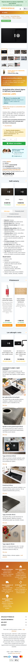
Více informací (8, 125)
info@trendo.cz (18, 156)
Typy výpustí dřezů (8, 544)
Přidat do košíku (14, 143)
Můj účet (4, 622)
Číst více (5, 405)
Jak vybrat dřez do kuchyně (11, 397)
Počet (4, 139)
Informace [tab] (6, 211)
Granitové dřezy (8, 485)
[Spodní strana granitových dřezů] (14, 416)
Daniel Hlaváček (16, 653)
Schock (9, 161)
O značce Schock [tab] (14, 214)
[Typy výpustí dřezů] (14, 533)
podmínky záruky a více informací (11, 169)
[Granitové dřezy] (14, 474)
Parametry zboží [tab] (19, 211)
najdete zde (19, 5)
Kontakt (3, 625)
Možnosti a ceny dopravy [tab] (14, 216)
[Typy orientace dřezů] (14, 445)
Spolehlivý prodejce (7, 617)
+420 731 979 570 (19, 152)
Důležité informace (7, 619)
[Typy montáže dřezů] (14, 504)
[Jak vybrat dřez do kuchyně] (14, 386)
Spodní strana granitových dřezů (13, 426)
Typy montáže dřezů (9, 514)
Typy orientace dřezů (9, 456)
